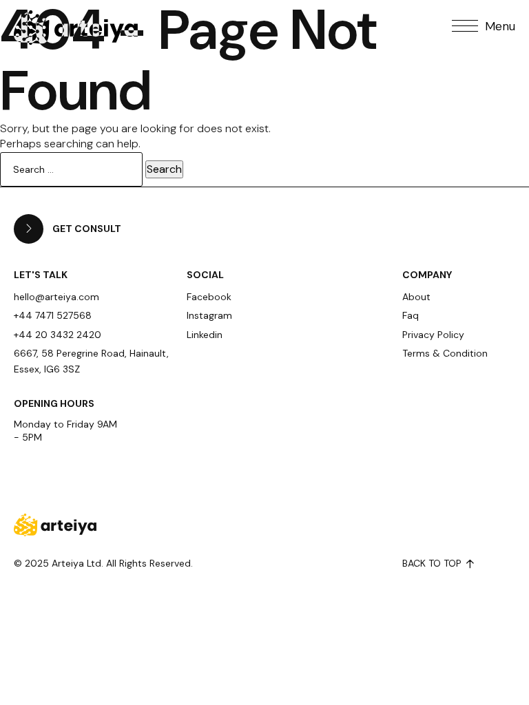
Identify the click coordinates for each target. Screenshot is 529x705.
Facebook (209, 297)
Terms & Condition (445, 353)
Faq (410, 315)
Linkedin (204, 334)
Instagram (209, 315)
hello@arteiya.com (56, 297)
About (416, 297)
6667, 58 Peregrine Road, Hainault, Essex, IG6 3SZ (91, 361)
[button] (483, 26)
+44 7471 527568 (53, 315)
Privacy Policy (433, 334)
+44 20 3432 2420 (57, 334)
